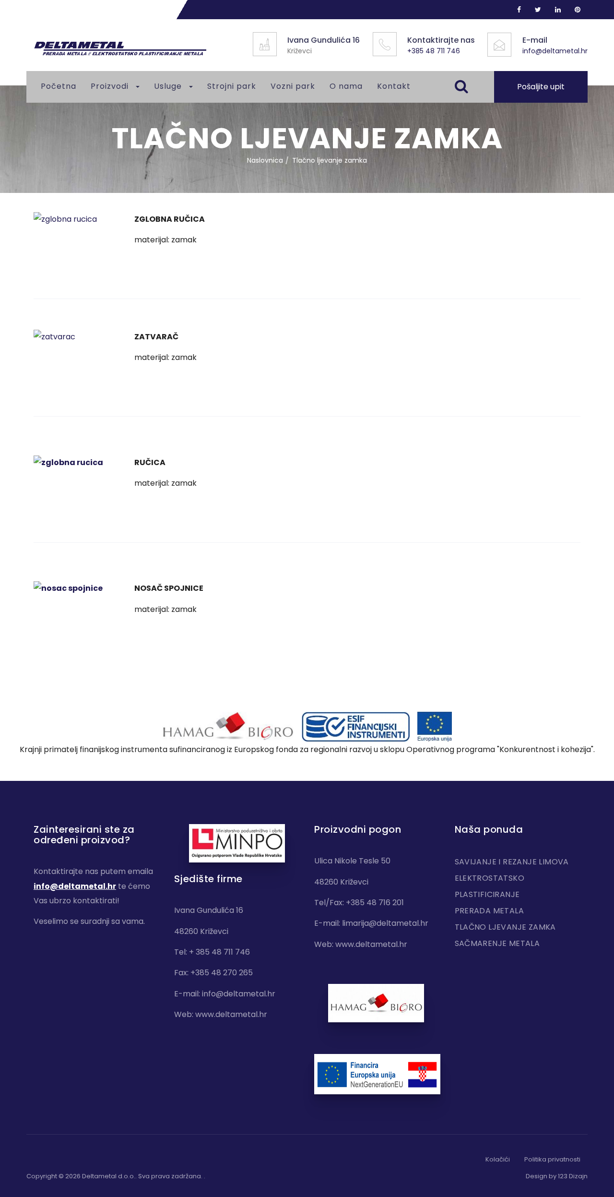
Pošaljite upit (541, 86)
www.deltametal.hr (231, 1014)
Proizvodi (111, 86)
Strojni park (231, 86)
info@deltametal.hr (555, 51)
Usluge (169, 86)
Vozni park (293, 86)
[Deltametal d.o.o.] (120, 49)
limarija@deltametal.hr (385, 923)
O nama (346, 86)
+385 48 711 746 (433, 51)
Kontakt (394, 86)
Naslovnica (265, 160)
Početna (58, 86)
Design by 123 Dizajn (557, 1176)
